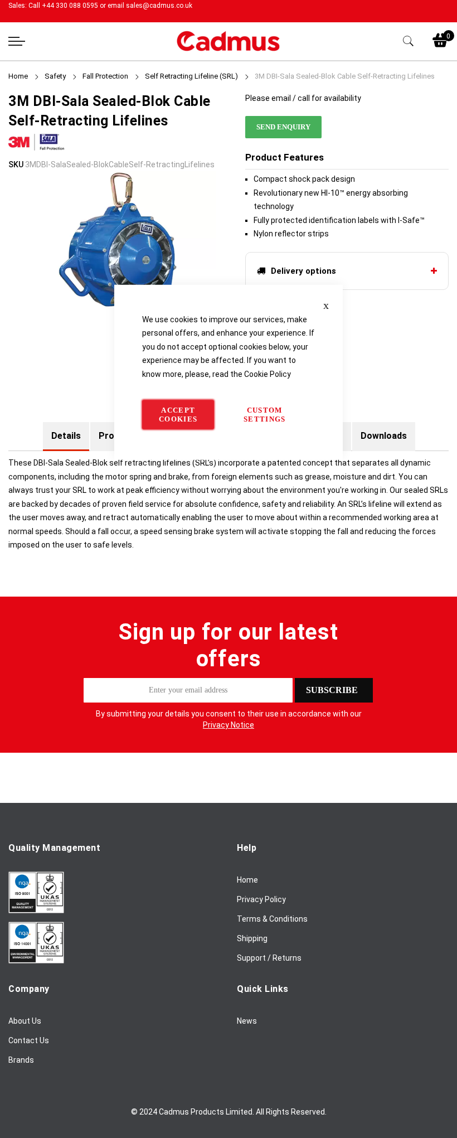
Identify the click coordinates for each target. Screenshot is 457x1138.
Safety (56, 76)
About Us (24, 1020)
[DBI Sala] (36, 150)
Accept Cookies (178, 414)
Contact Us (28, 1040)
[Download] (36, 910)
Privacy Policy (261, 899)
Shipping (252, 938)
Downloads (384, 435)
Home (18, 76)
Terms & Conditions (272, 918)
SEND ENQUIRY (283, 127)
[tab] (66, 436)
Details (66, 435)
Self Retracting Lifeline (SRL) (191, 76)
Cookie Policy (267, 373)
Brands (21, 1059)
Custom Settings (265, 414)
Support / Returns (269, 957)
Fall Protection (105, 76)
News (247, 1020)
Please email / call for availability (303, 98)
